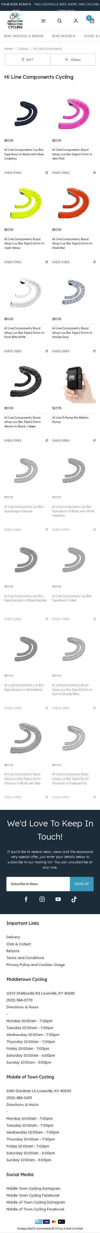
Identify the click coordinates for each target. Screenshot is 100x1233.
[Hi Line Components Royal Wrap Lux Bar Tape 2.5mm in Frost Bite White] (26, 292)
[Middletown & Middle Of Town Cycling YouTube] (58, 899)
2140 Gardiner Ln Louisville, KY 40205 (38, 1091)
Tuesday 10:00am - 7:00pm (29, 1028)
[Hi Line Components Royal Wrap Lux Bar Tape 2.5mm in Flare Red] (74, 203)
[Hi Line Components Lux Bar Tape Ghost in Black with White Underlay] (74, 471)
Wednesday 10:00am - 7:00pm (32, 1034)
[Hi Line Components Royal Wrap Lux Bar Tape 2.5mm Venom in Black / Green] (26, 381)
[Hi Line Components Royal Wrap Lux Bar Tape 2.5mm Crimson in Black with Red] (26, 738)
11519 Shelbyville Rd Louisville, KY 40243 (40, 993)
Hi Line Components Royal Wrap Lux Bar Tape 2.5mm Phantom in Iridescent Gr (70, 778)
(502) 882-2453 (19, 1097)
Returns (12, 951)
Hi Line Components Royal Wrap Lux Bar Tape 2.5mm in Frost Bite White (24, 332)
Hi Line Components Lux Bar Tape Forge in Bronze (23, 509)
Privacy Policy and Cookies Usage (35, 965)
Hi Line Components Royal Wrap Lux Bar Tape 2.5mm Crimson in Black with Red (22, 778)
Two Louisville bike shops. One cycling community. (50, 7)
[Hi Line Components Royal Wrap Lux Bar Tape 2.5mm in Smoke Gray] (74, 292)
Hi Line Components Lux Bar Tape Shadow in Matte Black (23, 687)
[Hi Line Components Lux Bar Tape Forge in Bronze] (26, 471)
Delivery (13, 937)
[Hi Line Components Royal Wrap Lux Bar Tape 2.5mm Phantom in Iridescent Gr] (74, 738)
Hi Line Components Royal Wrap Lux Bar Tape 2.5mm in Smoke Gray (72, 332)
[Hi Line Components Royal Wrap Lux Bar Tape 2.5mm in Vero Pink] (74, 114)
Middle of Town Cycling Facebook (35, 1209)
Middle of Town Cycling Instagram (35, 1202)
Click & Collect (18, 944)
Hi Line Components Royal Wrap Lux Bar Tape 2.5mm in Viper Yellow (24, 243)
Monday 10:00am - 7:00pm (29, 1021)
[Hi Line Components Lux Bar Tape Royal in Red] (74, 560)
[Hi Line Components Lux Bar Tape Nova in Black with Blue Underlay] (26, 114)
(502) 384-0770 (19, 1000)
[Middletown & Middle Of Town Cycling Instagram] (42, 899)
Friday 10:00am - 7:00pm (27, 1048)
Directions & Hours (22, 1007)
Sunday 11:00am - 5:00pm (28, 1062)
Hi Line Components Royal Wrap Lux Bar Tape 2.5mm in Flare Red (72, 243)
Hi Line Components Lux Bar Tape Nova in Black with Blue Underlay (23, 154)
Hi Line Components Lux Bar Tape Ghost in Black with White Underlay (73, 511)
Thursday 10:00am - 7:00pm (30, 1041)
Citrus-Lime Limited (69, 1228)
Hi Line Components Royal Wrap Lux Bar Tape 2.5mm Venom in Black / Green (22, 422)
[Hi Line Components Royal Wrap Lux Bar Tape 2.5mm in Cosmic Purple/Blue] (74, 649)
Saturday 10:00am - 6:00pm (30, 1055)
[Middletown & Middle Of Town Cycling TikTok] (74, 899)
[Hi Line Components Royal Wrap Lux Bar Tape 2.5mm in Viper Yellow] (26, 203)
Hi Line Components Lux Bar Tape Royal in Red (71, 598)
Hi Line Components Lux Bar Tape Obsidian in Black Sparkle (25, 598)
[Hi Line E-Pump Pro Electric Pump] (74, 381)
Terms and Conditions (25, 958)
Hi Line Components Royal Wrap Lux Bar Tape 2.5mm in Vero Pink (72, 154)
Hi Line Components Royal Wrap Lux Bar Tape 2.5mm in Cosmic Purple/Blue (72, 689)
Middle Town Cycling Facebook (32, 1195)
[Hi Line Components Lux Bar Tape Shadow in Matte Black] (26, 649)
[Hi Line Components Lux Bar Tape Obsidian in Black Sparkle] (26, 560)
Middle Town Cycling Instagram (33, 1188)
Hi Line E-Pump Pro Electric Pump (70, 420)
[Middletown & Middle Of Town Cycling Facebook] (26, 899)
